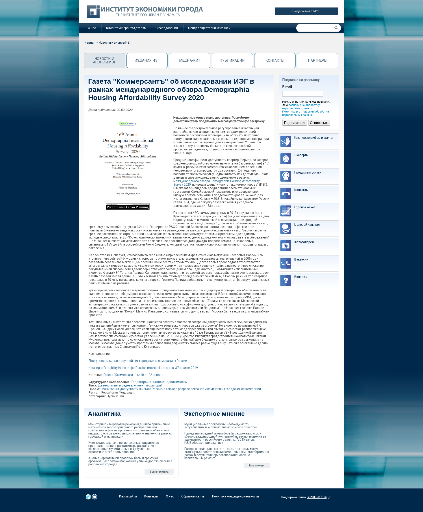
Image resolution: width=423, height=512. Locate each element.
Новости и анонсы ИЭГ (115, 42)
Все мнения (256, 465)
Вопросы (300, 277)
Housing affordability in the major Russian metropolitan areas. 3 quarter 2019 (143, 368)
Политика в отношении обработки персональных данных (305, 113)
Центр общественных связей (209, 28)
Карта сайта (128, 496)
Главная (89, 42)
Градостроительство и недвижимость (159, 382)
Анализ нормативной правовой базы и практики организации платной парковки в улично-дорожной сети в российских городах (130, 461)
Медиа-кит (189, 60)
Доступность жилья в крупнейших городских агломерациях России (138, 360)
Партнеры (317, 60)
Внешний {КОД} (318, 497)
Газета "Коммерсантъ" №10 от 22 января (133, 375)
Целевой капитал (307, 224)
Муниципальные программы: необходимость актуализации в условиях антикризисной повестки (220, 425)
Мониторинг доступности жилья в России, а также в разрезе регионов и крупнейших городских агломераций (181, 389)
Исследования (167, 28)
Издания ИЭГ (147, 60)
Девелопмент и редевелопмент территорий (130, 385)
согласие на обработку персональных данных (301, 106)
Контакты (274, 60)
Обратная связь (193, 496)
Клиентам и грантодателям (126, 28)
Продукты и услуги (307, 172)
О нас (92, 28)
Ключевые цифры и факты (313, 137)
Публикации (232, 60)
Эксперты (301, 155)
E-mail (287, 87)
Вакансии (301, 259)
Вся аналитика (159, 471)
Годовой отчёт (304, 207)
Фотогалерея (304, 242)
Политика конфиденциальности (235, 496)
